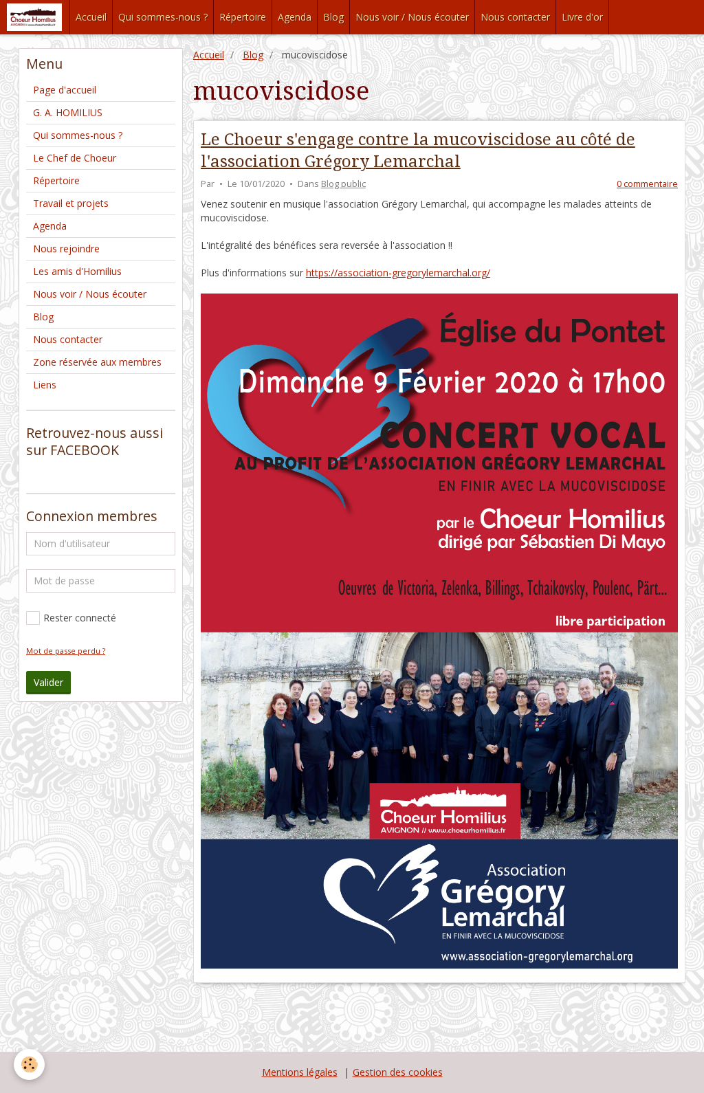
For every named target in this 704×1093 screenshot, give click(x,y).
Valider (48, 682)
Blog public (343, 184)
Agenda (294, 16)
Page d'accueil (64, 89)
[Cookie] (29, 1064)
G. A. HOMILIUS (67, 112)
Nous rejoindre (66, 248)
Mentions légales (300, 1072)
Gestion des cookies (398, 1072)
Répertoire (242, 16)
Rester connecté (79, 617)
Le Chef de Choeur (74, 157)
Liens (44, 384)
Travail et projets (71, 203)
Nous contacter (515, 16)
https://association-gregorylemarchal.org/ (398, 272)
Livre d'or (582, 16)
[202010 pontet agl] (439, 630)
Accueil (91, 16)
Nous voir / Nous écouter (412, 16)
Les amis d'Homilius (77, 271)
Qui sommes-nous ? (163, 16)
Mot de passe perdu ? (65, 650)
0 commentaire (647, 184)
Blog (333, 16)
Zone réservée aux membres (97, 361)
